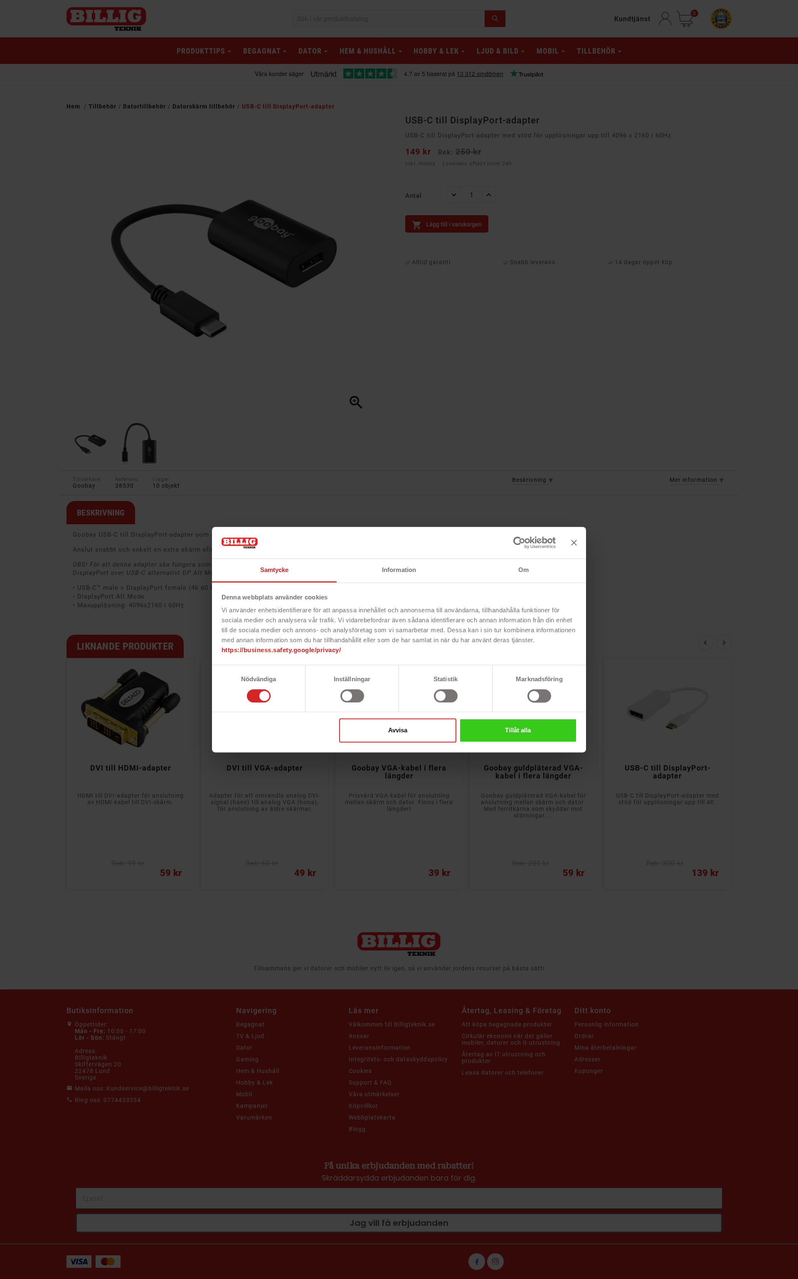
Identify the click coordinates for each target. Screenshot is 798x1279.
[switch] (352, 695)
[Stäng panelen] (574, 542)
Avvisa (397, 730)
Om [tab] (523, 570)
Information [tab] (399, 570)
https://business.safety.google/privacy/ (281, 650)
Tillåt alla (518, 730)
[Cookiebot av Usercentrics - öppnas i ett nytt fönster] (519, 542)
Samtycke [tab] (274, 570)
